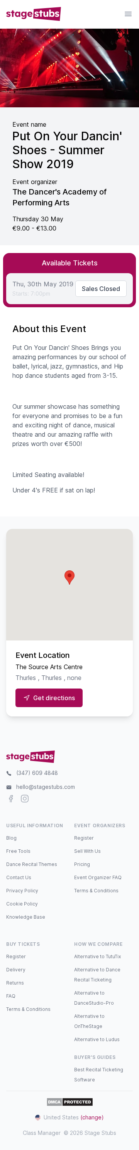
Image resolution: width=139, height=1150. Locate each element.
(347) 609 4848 (37, 773)
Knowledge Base (25, 917)
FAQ (10, 996)
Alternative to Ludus (97, 1039)
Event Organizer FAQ (98, 877)
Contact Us (18, 877)
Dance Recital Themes (31, 864)
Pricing (82, 864)
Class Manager (42, 1132)
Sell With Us (87, 851)
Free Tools (18, 851)
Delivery (15, 970)
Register (84, 838)
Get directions (54, 698)
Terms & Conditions (96, 890)
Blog (11, 838)
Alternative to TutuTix (97, 956)
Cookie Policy (22, 904)
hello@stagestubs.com (45, 786)
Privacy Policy (22, 890)
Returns (15, 983)
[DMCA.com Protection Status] (69, 1102)
